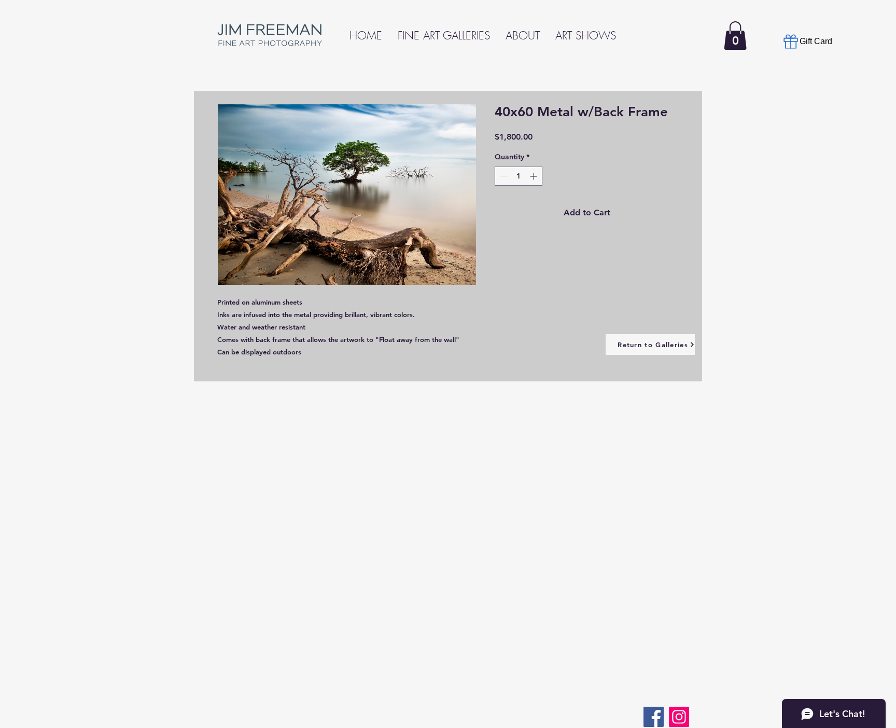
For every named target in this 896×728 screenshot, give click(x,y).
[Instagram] (679, 717)
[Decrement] (502, 176)
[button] (735, 35)
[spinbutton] (518, 176)
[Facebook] (653, 717)
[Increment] (534, 176)
